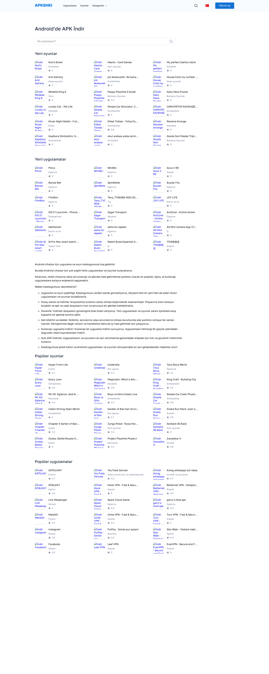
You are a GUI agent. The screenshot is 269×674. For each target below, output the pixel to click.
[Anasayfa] (43, 8)
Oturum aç (224, 5)
